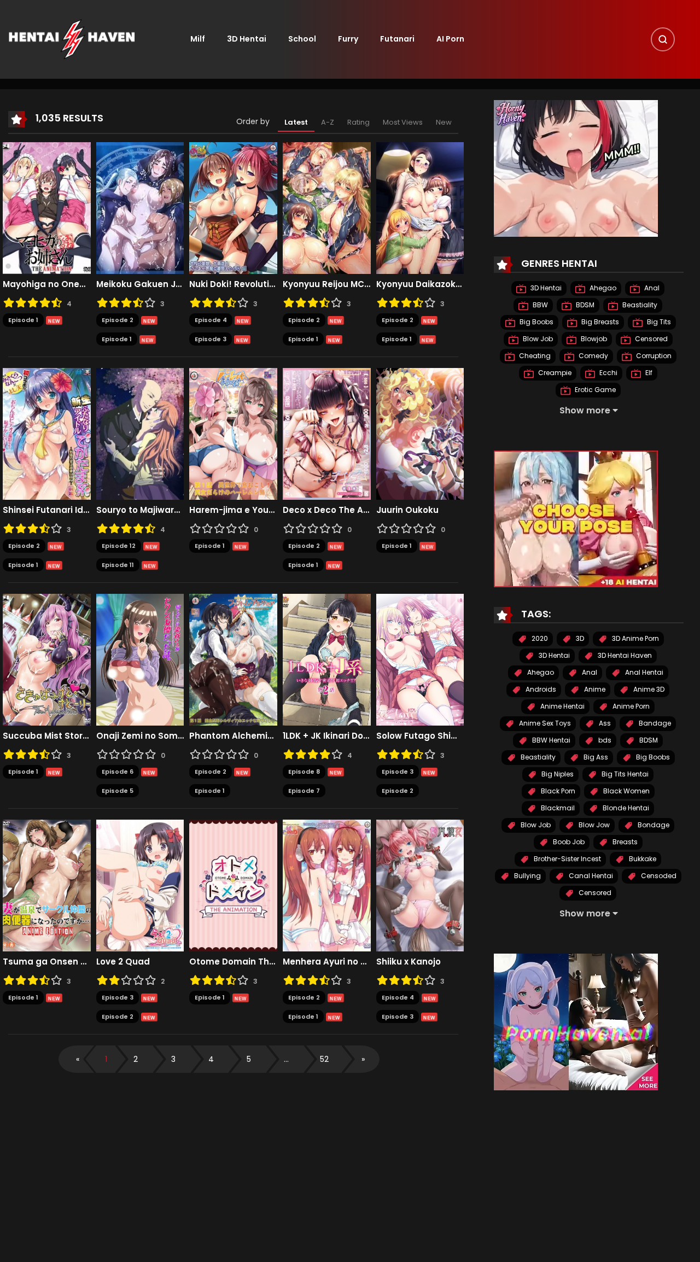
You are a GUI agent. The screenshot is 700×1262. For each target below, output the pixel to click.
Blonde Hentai (625, 808)
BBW (539, 305)
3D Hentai (246, 38)
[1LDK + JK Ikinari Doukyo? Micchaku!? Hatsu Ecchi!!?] (327, 659)
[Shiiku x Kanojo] (420, 885)
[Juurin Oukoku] (420, 433)
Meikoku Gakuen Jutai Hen (140, 284)
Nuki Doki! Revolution (233, 284)
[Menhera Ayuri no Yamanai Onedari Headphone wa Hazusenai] (327, 885)
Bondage (652, 825)
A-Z (327, 122)
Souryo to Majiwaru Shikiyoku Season (140, 510)
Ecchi (607, 373)
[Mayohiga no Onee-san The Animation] (47, 207)
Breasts (624, 842)
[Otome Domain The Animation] (233, 885)
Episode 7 (304, 790)
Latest (296, 122)
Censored (650, 339)
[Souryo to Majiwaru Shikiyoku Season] (140, 433)
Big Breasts (599, 322)
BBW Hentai (550, 740)
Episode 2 (117, 320)
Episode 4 (211, 320)
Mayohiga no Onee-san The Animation (47, 284)
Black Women (626, 791)
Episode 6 (117, 771)
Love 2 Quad (123, 962)
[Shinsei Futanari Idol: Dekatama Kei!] (47, 433)
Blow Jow (593, 825)
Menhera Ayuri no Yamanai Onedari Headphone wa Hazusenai (327, 962)
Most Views (403, 122)
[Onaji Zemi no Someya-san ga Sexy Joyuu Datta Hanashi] (140, 659)
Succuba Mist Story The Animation (47, 736)
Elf (648, 373)
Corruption (653, 356)
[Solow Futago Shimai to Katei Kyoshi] (420, 659)
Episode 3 (210, 339)
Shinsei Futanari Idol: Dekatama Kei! (47, 510)
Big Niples (557, 774)
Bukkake (641, 859)
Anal (651, 288)
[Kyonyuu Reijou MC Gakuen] (327, 207)
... (286, 1059)
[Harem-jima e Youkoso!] (233, 433)
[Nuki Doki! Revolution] (233, 207)
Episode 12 (119, 545)
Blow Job (537, 339)
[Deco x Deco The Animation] (327, 433)
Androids (540, 689)
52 (324, 1059)
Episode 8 (304, 771)
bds (604, 740)
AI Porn (450, 38)
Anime (593, 689)
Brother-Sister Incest (566, 859)
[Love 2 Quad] (140, 885)
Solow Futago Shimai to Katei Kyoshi (420, 736)
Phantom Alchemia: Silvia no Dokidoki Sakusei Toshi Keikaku (233, 736)
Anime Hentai (562, 706)
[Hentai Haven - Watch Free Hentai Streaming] (71, 38)
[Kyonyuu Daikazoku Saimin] (420, 207)
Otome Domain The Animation (233, 962)
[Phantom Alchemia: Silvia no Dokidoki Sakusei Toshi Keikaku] (233, 659)
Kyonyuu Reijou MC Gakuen (327, 284)
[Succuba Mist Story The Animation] (47, 659)
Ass (604, 723)
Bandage (654, 723)
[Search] (663, 39)
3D (579, 639)
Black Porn (557, 791)
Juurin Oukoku (407, 510)
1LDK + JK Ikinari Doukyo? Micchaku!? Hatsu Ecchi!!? (327, 736)
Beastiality (639, 305)
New (444, 122)
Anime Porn (630, 706)
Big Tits (658, 322)
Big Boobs (535, 322)
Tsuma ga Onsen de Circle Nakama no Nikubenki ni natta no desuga (47, 962)
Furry (348, 38)
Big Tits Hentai (624, 774)
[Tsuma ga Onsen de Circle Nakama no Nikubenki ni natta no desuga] (47, 885)
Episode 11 (118, 564)
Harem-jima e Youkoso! (233, 510)
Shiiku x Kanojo (408, 962)
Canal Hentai (590, 876)
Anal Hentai (643, 672)
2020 (539, 639)
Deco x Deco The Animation (327, 510)
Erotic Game (594, 390)
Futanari (397, 38)
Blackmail (557, 808)
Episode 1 (23, 320)
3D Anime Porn (634, 639)
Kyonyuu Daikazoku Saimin (420, 284)
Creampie (553, 373)
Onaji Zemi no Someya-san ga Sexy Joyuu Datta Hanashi (140, 736)
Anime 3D (648, 689)
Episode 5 (117, 790)
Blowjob (593, 339)
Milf (197, 38)
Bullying (526, 876)
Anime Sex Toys (544, 723)
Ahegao (602, 288)
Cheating (534, 356)
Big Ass (595, 757)
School (302, 38)
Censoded (657, 876)
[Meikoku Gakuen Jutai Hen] (140, 207)
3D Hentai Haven (624, 656)
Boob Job (568, 842)
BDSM (584, 305)
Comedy (592, 356)
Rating (358, 122)
